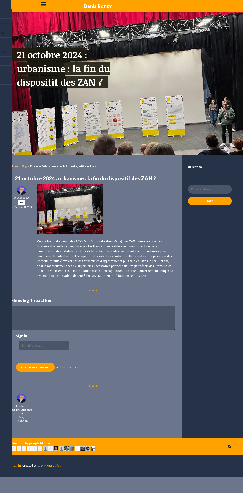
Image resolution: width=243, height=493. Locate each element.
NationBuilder (51, 465)
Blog (24, 166)
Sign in (197, 167)
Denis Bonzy (98, 6)
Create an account (69, 367)
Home (14, 166)
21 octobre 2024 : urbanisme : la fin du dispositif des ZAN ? (63, 68)
